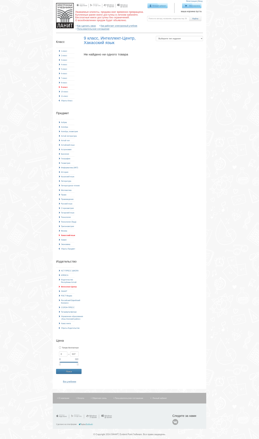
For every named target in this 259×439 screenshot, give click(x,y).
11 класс (64, 96)
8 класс (64, 83)
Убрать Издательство (70, 328)
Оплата (80, 398)
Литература (66, 181)
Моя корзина (194, 6)
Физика (64, 231)
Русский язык (66, 204)
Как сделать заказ (86, 25)
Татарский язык (67, 213)
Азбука (64, 122)
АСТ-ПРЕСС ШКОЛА (70, 271)
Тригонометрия (67, 226)
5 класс (64, 69)
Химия (64, 240)
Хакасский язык (68, 235)
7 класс (64, 78)
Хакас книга (66, 323)
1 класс (64, 51)
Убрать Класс (67, 101)
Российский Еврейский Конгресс (70, 301)
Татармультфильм (68, 312)
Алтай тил (65, 140)
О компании (64, 398)
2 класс (64, 56)
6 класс (64, 74)
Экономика (65, 244)
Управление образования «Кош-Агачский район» (72, 317)
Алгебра (64, 127)
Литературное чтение (70, 186)
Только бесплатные (70, 348)
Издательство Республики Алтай (68, 281)
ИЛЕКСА (64, 275)
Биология (65, 154)
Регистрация (191, 1)
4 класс (64, 65)
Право (63, 195)
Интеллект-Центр (69, 287)
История (64, 172)
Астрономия (66, 149)
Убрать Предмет (68, 249)
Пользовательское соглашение (93, 29)
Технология (66, 217)
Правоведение (67, 199)
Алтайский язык (67, 145)
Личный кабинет (159, 6)
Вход (200, 1)
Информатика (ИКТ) (69, 168)
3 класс (64, 60)
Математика (66, 190)
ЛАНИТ (64, 291)
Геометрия (65, 163)
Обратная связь (99, 398)
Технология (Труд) (68, 222)
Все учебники (69, 381)
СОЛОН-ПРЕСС (68, 307)
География (65, 159)
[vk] (175, 422)
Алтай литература (69, 136)
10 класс (64, 92)
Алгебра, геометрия (69, 132)
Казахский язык (67, 177)
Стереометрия (67, 208)
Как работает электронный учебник (119, 25)
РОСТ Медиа (66, 296)
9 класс (64, 87)
